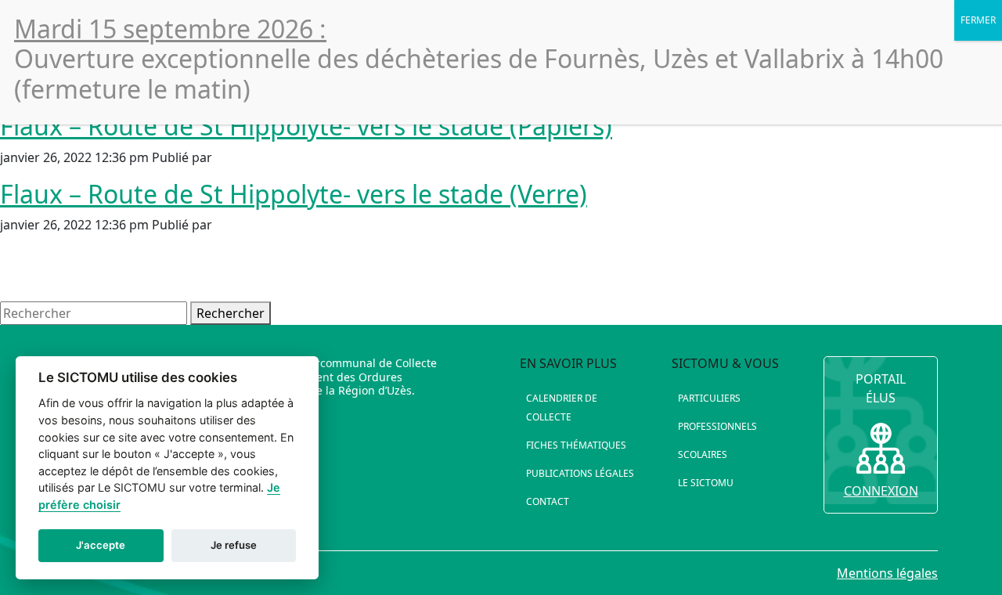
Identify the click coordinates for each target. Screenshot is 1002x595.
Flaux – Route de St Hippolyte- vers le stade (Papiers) (306, 125)
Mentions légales (887, 573)
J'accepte (100, 545)
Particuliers (709, 398)
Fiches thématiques (576, 445)
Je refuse (234, 545)
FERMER (978, 20)
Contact (547, 501)
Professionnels (717, 426)
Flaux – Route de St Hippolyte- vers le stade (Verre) (293, 194)
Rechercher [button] (230, 313)
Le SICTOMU (705, 482)
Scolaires (702, 454)
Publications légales (580, 473)
